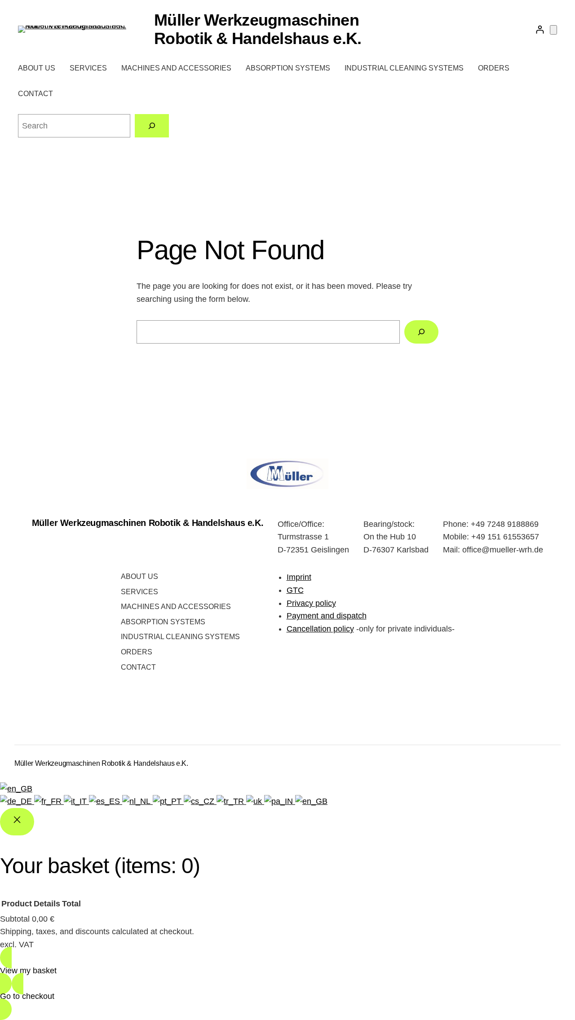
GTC (295, 590)
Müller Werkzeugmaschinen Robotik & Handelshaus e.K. (257, 29)
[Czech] (200, 801)
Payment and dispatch (327, 615)
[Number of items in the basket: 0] (553, 30)
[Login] (540, 29)
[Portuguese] (168, 801)
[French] (49, 801)
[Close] (17, 821)
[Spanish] (105, 801)
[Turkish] (231, 801)
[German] (17, 801)
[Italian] (76, 801)
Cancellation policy (320, 628)
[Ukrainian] (255, 801)
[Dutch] (137, 801)
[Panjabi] (279, 801)
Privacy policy (311, 603)
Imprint (299, 577)
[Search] (152, 125)
